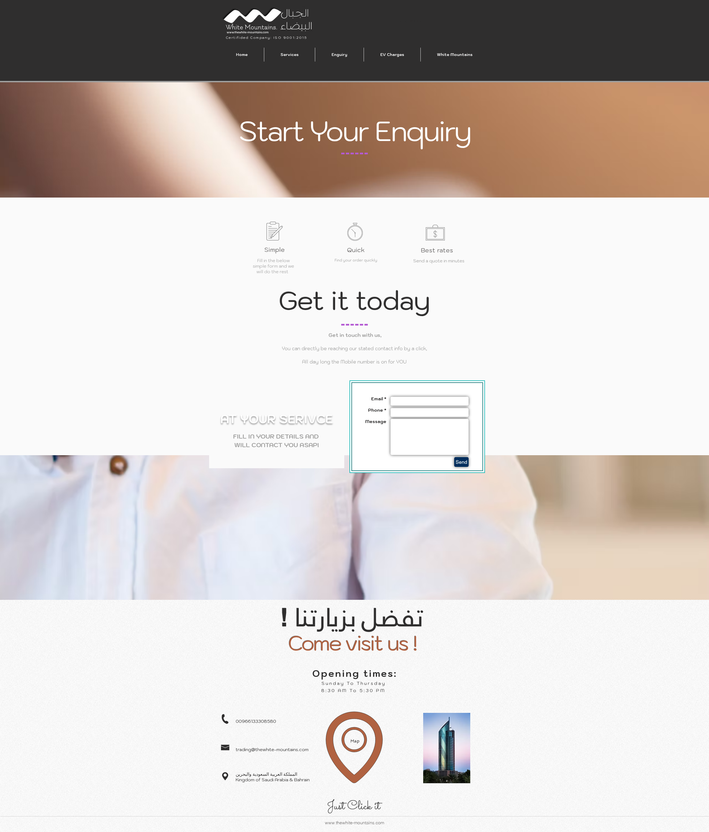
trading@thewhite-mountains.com (272, 749)
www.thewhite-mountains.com (354, 822)
